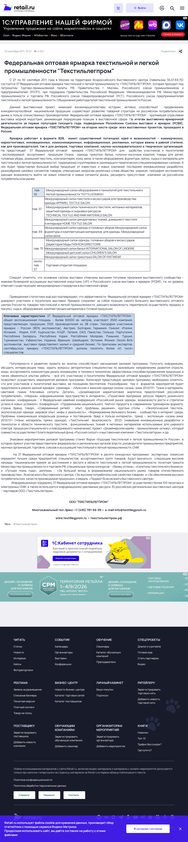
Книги (142, 726)
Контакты (74, 795)
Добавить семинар (66, 746)
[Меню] (182, 8)
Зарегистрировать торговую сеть (149, 691)
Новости (19, 652)
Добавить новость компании (25, 743)
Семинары (102, 646)
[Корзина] (118, 8)
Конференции (63, 664)
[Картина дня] (162, 8)
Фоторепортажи (23, 670)
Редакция (49, 795)
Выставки (61, 658)
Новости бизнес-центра (69, 689)
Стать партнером (148, 658)
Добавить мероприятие (110, 746)
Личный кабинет (109, 683)
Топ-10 (142, 738)
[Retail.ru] (49, 8)
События (62, 640)
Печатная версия (24, 701)
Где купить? (145, 750)
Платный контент (24, 707)
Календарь (61, 646)
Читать (19, 640)
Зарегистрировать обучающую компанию (68, 738)
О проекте (24, 795)
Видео (141, 664)
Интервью (20, 658)
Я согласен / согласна (148, 828)
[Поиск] (172, 8)
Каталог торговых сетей (69, 695)
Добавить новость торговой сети (149, 700)
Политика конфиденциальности (33, 780)
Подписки (102, 695)
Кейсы (17, 664)
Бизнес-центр (66, 683)
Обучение (104, 640)
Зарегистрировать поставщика (25, 734)
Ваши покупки (104, 689)
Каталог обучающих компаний (108, 654)
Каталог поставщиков (68, 701)
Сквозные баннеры (25, 695)
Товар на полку (23, 713)
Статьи (18, 646)
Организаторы (64, 652)
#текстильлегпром (25, 524)
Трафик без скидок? (150, 744)
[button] (32, 640)
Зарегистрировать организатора (107, 738)
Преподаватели (106, 662)
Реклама (21, 683)
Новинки (143, 732)
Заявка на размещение (28, 689)
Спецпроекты (149, 640)
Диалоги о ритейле (149, 646)
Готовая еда (145, 652)
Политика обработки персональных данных (40, 785)
